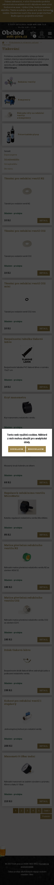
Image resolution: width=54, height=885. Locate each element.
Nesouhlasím (36, 449)
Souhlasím (16, 449)
